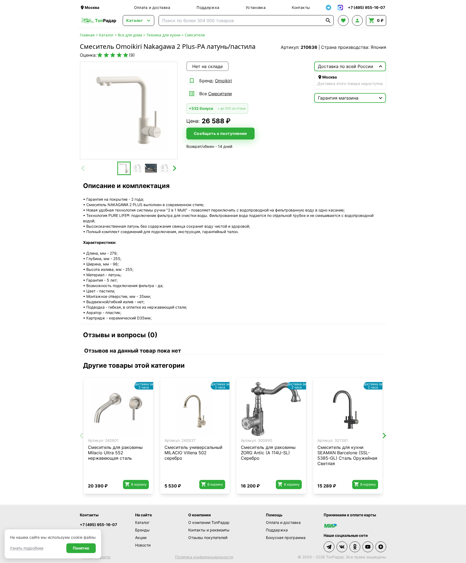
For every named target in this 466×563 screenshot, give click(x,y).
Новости (142, 545)
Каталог (106, 34)
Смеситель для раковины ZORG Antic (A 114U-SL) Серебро (268, 453)
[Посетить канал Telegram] (329, 546)
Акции (140, 537)
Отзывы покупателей (207, 537)
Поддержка (208, 7)
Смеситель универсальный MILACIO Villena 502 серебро (193, 453)
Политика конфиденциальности (204, 557)
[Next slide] (174, 168)
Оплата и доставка (152, 7)
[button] (124, 168)
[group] (128, 110)
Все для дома (130, 34)
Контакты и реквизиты (208, 530)
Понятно (81, 548)
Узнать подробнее (26, 548)
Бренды (142, 530)
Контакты (301, 7)
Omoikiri (223, 80)
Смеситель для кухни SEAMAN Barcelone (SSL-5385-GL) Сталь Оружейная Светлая (347, 455)
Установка (256, 7)
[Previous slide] (83, 168)
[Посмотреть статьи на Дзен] (380, 546)
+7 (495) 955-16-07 (98, 524)
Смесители (195, 34)
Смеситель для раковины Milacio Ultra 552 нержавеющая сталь (115, 453)
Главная (87, 34)
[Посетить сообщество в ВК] (342, 546)
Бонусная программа (286, 537)
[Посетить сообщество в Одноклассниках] (355, 546)
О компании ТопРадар (208, 522)
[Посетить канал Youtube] (367, 546)
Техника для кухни (163, 34)
